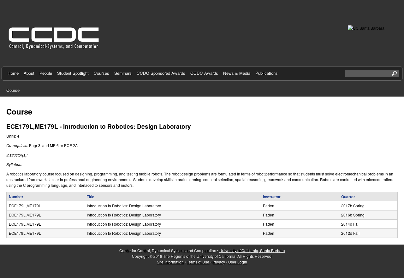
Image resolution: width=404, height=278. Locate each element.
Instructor (272, 196)
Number (16, 196)
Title (90, 196)
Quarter (348, 196)
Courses (101, 73)
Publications (266, 73)
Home (13, 73)
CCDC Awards (204, 73)
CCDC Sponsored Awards (161, 73)
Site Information (170, 261)
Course (13, 90)
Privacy (218, 261)
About (29, 73)
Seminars (123, 73)
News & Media (236, 73)
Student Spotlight (73, 73)
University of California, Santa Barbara (252, 250)
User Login (237, 261)
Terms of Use (198, 261)
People (45, 73)
